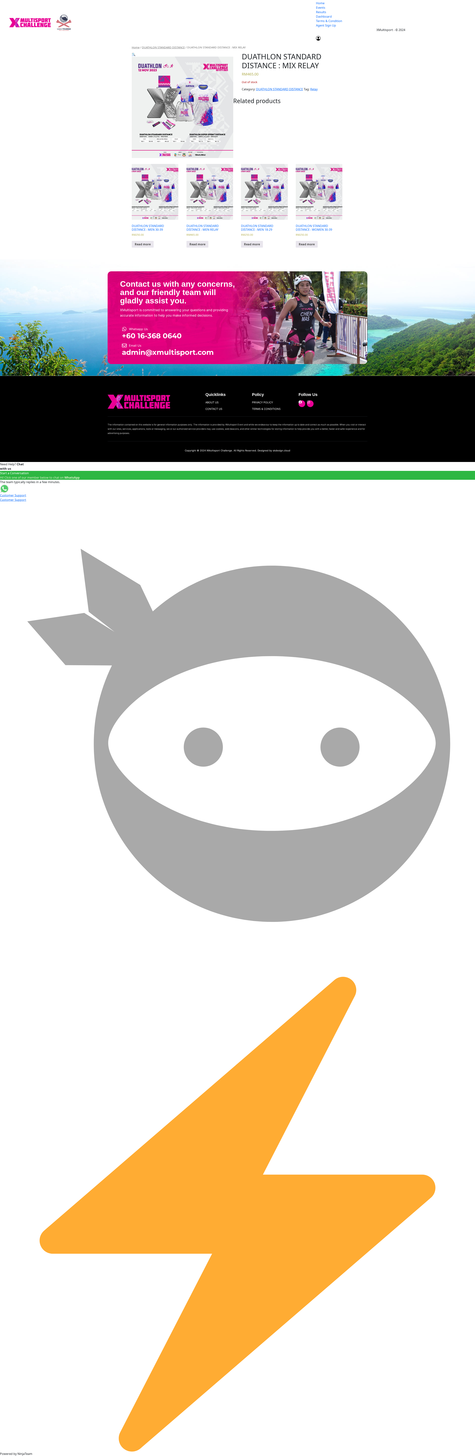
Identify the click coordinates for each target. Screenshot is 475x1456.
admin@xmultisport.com (168, 352)
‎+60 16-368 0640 (152, 335)
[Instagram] (310, 403)
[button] (133, 54)
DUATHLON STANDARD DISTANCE (163, 47)
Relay (314, 89)
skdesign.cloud (281, 450)
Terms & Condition (329, 21)
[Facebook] (302, 403)
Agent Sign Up (326, 25)
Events (320, 8)
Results (321, 12)
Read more (143, 244)
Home (320, 3)
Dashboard (324, 16)
